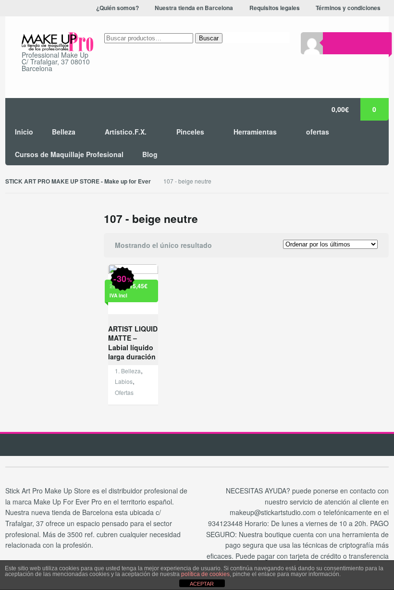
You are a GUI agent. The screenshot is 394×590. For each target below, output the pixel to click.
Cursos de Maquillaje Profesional (69, 154)
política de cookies (205, 574)
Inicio (24, 131)
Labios (124, 381)
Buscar (209, 38)
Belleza (63, 131)
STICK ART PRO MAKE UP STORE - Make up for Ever (78, 181)
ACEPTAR (202, 584)
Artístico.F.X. (126, 131)
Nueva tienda (335, 19)
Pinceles (190, 131)
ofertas (317, 131)
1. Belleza (128, 371)
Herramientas (255, 131)
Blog (150, 154)
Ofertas (124, 392)
